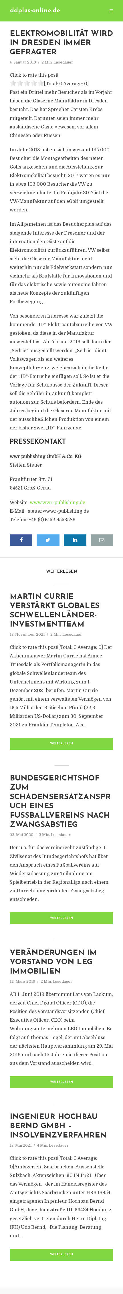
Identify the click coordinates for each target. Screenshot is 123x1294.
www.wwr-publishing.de (57, 502)
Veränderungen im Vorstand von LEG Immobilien (53, 962)
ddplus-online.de (35, 11)
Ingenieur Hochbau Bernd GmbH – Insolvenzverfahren (58, 1126)
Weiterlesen (61, 743)
